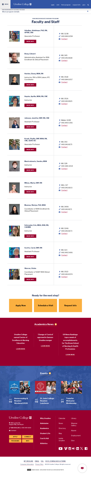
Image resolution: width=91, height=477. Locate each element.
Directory (62, 428)
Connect (27, 436)
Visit (58, 5)
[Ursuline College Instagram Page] (70, 449)
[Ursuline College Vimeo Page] (65, 449)
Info (27, 441)
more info (30, 41)
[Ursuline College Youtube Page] (61, 449)
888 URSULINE (15, 427)
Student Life (45, 433)
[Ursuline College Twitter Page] (82, 449)
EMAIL (37, 461)
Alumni (73, 431)
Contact (64, 39)
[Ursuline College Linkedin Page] (77, 449)
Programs (15, 441)
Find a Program (65, 5)
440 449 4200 (26, 427)
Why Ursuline (45, 418)
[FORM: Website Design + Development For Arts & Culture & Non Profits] (45, 470)
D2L (42, 461)
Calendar (62, 418)
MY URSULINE (28, 461)
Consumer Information (27, 464)
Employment (76, 436)
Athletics (43, 443)
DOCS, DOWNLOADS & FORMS (55, 461)
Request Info (76, 5)
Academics (44, 428)
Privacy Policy (39, 464)
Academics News (44, 324)
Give (84, 5)
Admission (44, 423)
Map (60, 433)
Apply (52, 5)
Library (73, 418)
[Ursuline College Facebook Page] (86, 449)
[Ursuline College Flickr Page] (73, 449)
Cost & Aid (44, 438)
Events (44, 373)
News (61, 423)
